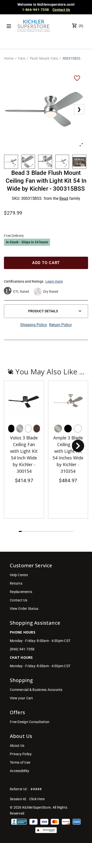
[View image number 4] (62, 162)
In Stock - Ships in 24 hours (27, 242)
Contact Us (61, 10)
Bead (63, 198)
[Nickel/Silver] (19, 429)
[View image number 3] (45, 162)
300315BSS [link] (71, 58)
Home (9, 58)
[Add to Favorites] (77, 78)
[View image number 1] (11, 162)
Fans (22, 58)
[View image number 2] (28, 162)
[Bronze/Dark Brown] (36, 429)
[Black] (11, 429)
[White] (28, 429)
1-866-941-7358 (35, 10)
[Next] (78, 446)
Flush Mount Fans (44, 58)
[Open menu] (9, 26)
